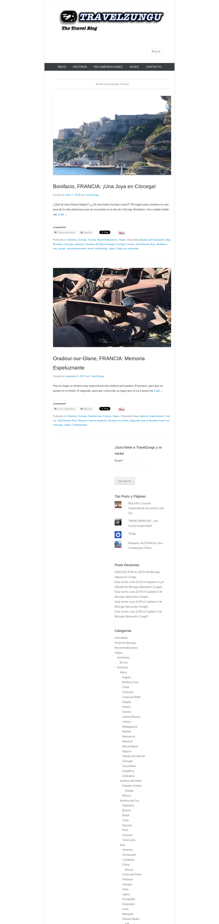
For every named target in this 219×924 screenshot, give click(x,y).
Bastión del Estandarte (152, 239)
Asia (122, 845)
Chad (125, 687)
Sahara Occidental (133, 756)
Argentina (128, 805)
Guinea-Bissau (131, 716)
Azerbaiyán (129, 854)
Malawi (126, 731)
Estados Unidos (132, 785)
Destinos (80, 66)
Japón (126, 894)
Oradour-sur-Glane (118, 420)
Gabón (126, 706)
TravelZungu (92, 194)
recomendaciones (76, 248)
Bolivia (126, 810)
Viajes (134, 66)
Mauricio (127, 741)
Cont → (62, 214)
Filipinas (127, 879)
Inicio (62, 66)
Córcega (69, 244)
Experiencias (95, 416)
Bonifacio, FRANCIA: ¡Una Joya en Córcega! (104, 186)
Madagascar (129, 726)
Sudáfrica (128, 771)
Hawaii (129, 790)
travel (91, 248)
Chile (125, 820)
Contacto (153, 66)
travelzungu (101, 248)
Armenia (127, 849)
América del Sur (129, 800)
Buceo (124, 662)
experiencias (157, 416)
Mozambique (130, 746)
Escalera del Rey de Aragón (100, 244)
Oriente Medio (130, 918)
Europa (82, 239)
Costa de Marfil (131, 697)
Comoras (127, 692)
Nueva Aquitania (98, 420)
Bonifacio (58, 244)
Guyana (127, 825)
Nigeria (126, 751)
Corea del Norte (132, 874)
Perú (125, 830)
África (123, 672)
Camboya (128, 859)
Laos (125, 909)
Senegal (127, 761)
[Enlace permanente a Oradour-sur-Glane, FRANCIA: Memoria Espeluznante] (112, 307)
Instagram (163, 42)
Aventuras (123, 657)
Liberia (126, 721)
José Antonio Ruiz (145, 244)
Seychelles (129, 766)
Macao (129, 869)
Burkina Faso (130, 682)
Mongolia (128, 914)
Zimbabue (128, 776)
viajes (112, 248)
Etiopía (126, 702)
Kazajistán (128, 899)
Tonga (132, 533)
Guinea (126, 711)
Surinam (127, 835)
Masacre (83, 420)
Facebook (156, 42)
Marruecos (128, 736)
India (125, 889)
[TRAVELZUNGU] (109, 20)
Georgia (127, 884)
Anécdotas (121, 637)
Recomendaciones (108, 66)
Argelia (126, 677)
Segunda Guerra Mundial (143, 420)
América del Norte (131, 780)
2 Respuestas (79, 424)
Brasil (125, 815)
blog (168, 239)
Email (119, 460)
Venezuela (128, 840)
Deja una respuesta (127, 248)
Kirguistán (128, 904)
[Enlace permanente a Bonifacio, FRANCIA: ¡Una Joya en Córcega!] (112, 135)
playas (62, 248)
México (126, 795)
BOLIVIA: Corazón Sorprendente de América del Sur (146, 508)
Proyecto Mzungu (125, 642)
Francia (92, 239)
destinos (79, 244)
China (126, 864)
